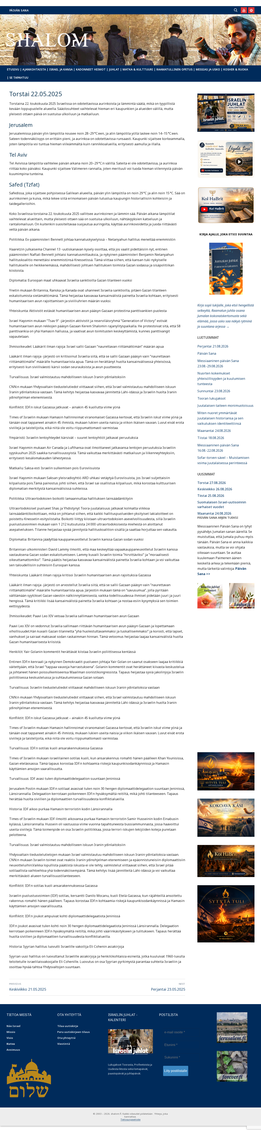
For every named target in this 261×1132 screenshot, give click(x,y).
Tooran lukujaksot (211, 398)
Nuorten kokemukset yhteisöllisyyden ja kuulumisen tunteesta (221, 378)
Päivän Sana (19, 10)
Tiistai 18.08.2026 (210, 438)
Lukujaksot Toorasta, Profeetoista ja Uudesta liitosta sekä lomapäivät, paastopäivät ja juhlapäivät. (130, 1069)
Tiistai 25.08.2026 (210, 495)
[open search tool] (236, 10)
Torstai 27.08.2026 (211, 483)
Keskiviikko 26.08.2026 (214, 489)
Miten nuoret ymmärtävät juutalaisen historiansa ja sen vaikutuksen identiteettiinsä (220, 418)
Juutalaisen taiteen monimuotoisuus (225, 405)
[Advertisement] (225, 678)
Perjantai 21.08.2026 (212, 346)
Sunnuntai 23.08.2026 (213, 391)
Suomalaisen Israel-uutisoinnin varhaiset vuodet (221, 504)
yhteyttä (69, 1038)
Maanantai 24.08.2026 (214, 430)
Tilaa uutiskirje (67, 1026)
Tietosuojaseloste (130, 1119)
